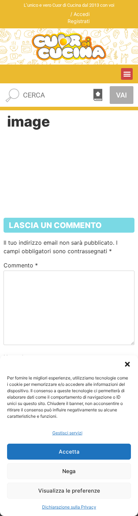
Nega (69, 471)
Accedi (82, 14)
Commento (21, 265)
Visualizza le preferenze (69, 490)
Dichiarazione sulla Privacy (69, 507)
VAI (121, 95)
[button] (127, 364)
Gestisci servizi (67, 432)
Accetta (69, 451)
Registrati (79, 21)
